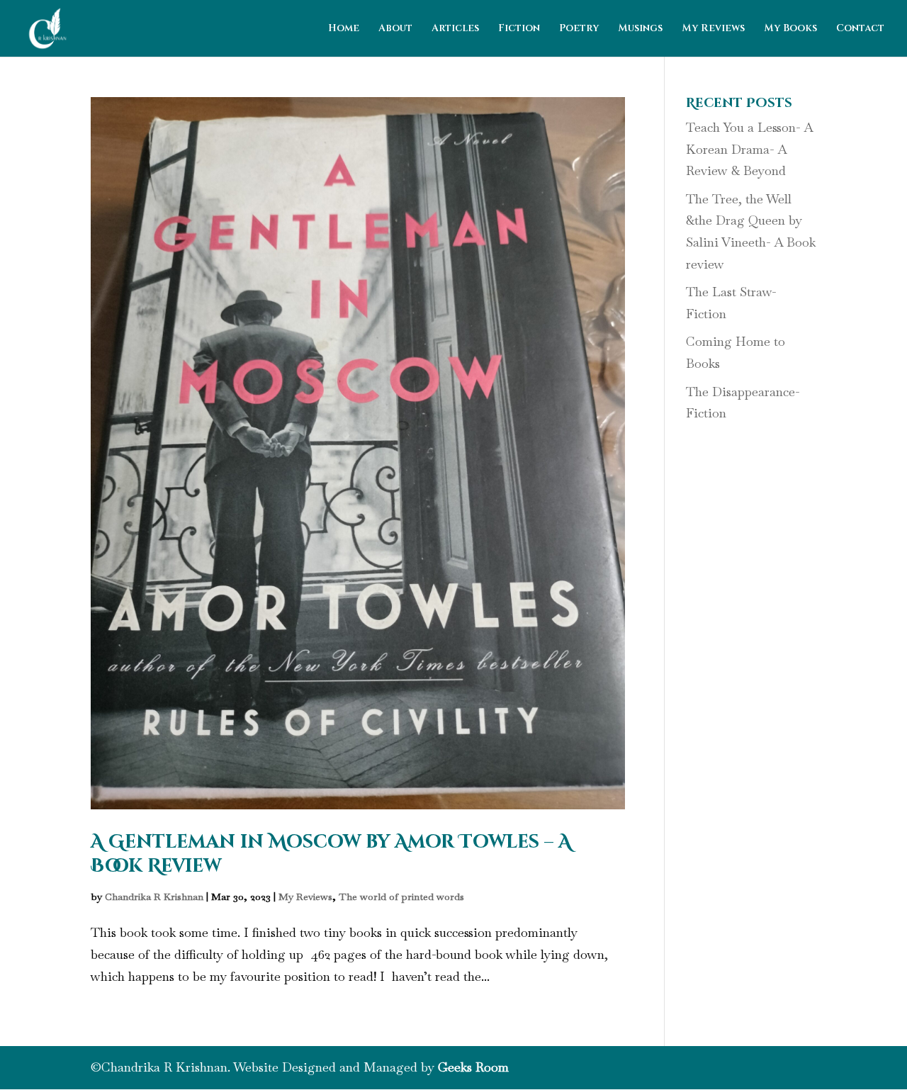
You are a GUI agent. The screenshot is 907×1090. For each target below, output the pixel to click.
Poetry (579, 29)
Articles (455, 29)
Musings (640, 29)
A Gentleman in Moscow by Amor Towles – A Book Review (331, 854)
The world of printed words (401, 896)
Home (343, 29)
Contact (860, 29)
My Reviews (713, 29)
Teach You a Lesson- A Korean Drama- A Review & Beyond (749, 149)
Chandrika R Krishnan (154, 896)
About (395, 29)
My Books (790, 29)
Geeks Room (473, 1067)
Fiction (519, 29)
